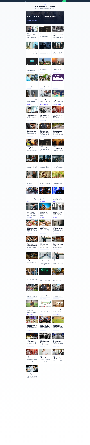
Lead (26, 1)
